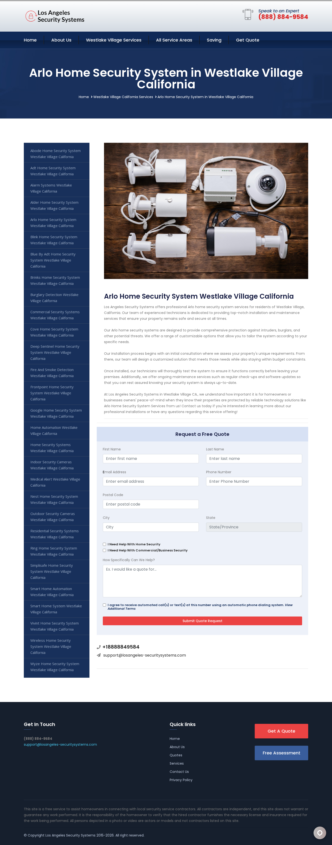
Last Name (215, 449)
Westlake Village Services (113, 40)
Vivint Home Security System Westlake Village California (54, 626)
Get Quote (247, 40)
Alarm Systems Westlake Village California (51, 188)
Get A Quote (281, 731)
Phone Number (218, 472)
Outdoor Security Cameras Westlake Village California (52, 516)
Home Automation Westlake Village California (54, 430)
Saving (214, 40)
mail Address (114, 472)
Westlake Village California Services (123, 96)
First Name (112, 449)
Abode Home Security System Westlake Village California (55, 153)
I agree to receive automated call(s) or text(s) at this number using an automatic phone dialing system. (200, 606)
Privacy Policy (181, 779)
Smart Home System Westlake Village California (56, 608)
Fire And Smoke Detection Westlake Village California (52, 372)
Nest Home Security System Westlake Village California (54, 499)
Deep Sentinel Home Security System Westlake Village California (54, 352)
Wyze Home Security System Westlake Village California (54, 666)
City (106, 517)
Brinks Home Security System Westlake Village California (55, 280)
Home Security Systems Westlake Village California (52, 447)
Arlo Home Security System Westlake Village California (53, 222)
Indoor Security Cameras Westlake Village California (52, 464)
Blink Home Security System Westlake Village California (53, 239)
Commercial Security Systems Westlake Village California (55, 314)
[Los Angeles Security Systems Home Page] (54, 15)
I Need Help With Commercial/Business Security (148, 550)
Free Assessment (281, 753)
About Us (61, 40)
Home (30, 40)
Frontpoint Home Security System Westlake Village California (52, 392)
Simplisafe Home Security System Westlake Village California (51, 571)
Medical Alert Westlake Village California (55, 482)
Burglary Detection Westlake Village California (54, 297)
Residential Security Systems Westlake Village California (54, 533)
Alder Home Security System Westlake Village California (54, 205)
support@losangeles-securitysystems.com (144, 655)
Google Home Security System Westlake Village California (56, 413)
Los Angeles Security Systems (70, 835)
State (210, 517)
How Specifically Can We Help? (129, 560)
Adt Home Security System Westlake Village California (53, 170)
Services (177, 763)
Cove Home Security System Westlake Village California (54, 332)
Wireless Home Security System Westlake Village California (50, 646)
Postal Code (113, 494)
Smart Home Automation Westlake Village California (52, 591)
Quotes (176, 755)
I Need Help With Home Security (134, 544)
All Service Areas (174, 40)
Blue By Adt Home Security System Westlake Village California (53, 260)
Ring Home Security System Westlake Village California (53, 551)
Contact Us (179, 771)
